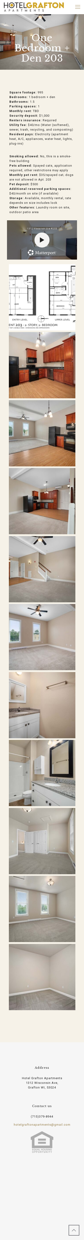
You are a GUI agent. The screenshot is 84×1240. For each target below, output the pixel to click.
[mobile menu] (78, 7)
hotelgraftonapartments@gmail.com (42, 1124)
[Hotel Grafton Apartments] (34, 7)
